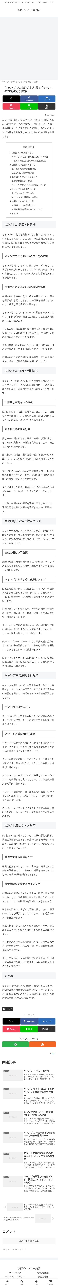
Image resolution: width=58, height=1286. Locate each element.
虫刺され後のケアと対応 (23, 201)
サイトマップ (15, 1273)
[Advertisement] (29, 49)
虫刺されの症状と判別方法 (23, 165)
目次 (25, 147)
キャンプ (8, 1009)
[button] (47, 106)
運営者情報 (43, 1277)
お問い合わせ (43, 1273)
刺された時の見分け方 (24, 173)
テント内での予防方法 (24, 193)
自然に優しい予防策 (23, 181)
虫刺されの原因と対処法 (23, 153)
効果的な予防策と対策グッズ (24, 177)
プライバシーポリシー (15, 1277)
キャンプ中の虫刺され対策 (23, 189)
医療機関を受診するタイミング (28, 209)
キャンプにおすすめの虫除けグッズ (30, 185)
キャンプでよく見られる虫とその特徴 (31, 157)
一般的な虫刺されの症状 (25, 169)
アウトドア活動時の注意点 (26, 197)
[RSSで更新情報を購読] (42, 1044)
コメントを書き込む (29, 1241)
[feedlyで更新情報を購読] (15, 1044)
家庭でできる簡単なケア (25, 205)
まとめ (15, 213)
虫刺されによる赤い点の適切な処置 (30, 161)
